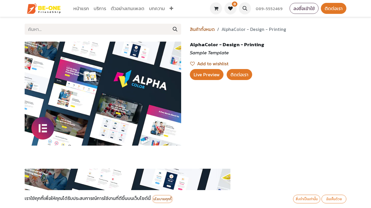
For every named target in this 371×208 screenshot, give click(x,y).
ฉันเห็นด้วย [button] (334, 199)
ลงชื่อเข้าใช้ (304, 8)
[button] (245, 8)
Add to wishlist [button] (212, 63)
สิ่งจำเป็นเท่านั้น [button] (307, 199)
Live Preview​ (207, 74)
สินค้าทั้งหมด (202, 29)
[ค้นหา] (175, 29)
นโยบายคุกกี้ (162, 199)
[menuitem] (81, 8)
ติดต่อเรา (334, 8)
